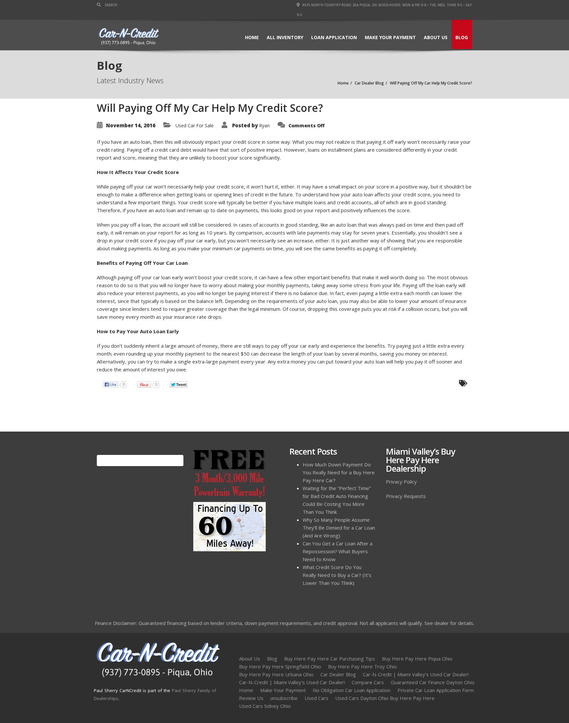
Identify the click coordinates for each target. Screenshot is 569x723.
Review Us (251, 698)
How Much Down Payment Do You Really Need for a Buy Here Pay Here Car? (339, 472)
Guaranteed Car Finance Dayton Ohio (432, 682)
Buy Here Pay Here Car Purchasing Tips (329, 658)
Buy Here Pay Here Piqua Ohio (417, 658)
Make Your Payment (390, 37)
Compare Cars (368, 682)
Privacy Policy (401, 481)
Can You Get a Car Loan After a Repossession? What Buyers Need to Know (337, 551)
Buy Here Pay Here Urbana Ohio (276, 674)
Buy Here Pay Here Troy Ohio (362, 666)
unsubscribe (284, 698)
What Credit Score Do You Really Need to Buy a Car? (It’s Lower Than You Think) (337, 575)
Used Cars (316, 698)
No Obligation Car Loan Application (352, 690)
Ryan (264, 125)
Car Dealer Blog (338, 674)
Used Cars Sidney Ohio (265, 706)
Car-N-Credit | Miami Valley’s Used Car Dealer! (416, 674)
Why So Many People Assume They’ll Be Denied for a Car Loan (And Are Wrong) (339, 527)
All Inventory (285, 37)
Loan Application (334, 37)
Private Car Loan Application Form (435, 690)
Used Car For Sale (195, 125)
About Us (435, 37)
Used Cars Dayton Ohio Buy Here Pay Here (385, 698)
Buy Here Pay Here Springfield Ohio (280, 666)
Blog (461, 37)
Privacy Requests (406, 496)
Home (252, 37)
